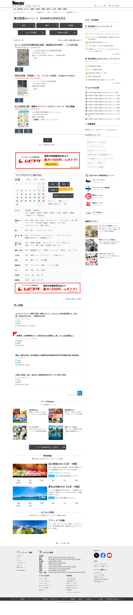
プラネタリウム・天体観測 (95, 167)
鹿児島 (18, 483)
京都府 (55, 567)
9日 (48, 12)
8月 (28, 179)
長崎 (41, 480)
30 (17, 204)
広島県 (50, 568)
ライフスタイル (21, 562)
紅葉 (41, 220)
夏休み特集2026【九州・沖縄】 (64, 486)
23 (17, 201)
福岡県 (32, 9)
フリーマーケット (48, 235)
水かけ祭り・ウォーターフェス (96, 150)
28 (39, 201)
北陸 (40, 565)
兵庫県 (59, 567)
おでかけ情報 (115, 6)
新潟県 (59, 561)
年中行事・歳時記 (42, 223)
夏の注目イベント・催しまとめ (96, 142)
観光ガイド (42, 590)
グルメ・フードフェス (63, 235)
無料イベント (34, 260)
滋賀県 (74, 567)
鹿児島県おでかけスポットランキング (104, 59)
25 (26, 201)
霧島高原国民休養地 (94, 66)
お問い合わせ (54, 599)
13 (34, 194)
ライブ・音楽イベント (63, 243)
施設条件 (18, 265)
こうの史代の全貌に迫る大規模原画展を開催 (47, 50)
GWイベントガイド (71, 583)
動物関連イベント (36, 250)
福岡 (18, 480)
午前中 (27, 280)
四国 (40, 570)
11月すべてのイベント (62, 196)
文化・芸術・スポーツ (18, 244)
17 (21, 197)
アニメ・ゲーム (72, 250)
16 (17, 197)
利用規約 (22, 599)
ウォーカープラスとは (100, 564)
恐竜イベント (102, 163)
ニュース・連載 (101, 6)
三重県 (59, 563)
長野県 (55, 561)
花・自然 (75, 220)
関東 (40, 559)
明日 (47, 25)
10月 (42, 179)
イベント (30, 12)
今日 (23, 25)
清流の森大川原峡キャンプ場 (97, 73)
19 (30, 197)
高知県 (64, 570)
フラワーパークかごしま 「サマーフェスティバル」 (104, 34)
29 (43, 201)
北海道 (41, 556)
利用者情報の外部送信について (114, 599)
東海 (40, 563)
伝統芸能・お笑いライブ (54, 245)
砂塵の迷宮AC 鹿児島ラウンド (97, 42)
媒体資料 (80, 599)
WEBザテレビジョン (99, 577)
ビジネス (19, 565)
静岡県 (64, 563)
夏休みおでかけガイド (72, 587)
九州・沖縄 (42, 572)
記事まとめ (20, 567)
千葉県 (60, 559)
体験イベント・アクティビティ (50, 119)
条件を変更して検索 (74, 299)
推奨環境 (45, 599)
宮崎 (76, 480)
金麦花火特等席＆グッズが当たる (59, 472)
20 (34, 197)
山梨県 (50, 561)
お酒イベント (91, 163)
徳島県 (59, 570)
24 (21, 201)
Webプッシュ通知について (101, 566)
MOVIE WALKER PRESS (101, 579)
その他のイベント (58, 255)
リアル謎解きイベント (94, 159)
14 (39, 194)
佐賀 (30, 480)
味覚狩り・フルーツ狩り (58, 223)
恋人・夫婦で (41, 270)
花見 (31, 220)
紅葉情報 (68, 590)
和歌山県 (68, 567)
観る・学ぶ (40, 275)
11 (26, 194)
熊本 (53, 480)
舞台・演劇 (39, 245)
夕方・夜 (40, 280)
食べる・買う (18, 236)
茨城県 (78, 559)
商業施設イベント (46, 238)
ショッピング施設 (53, 265)
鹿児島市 (26, 9)
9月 (35, 179)
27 (34, 201)
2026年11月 (40, 12)
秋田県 (64, 557)
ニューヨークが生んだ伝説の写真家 (44, 81)
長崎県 (43, 9)
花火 (36, 220)
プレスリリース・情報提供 (67, 599)
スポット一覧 (43, 583)
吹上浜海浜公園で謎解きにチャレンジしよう (47, 112)
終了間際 (44, 260)
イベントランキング (44, 581)
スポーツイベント (48, 243)
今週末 (70, 25)
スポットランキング (44, 585)
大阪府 (50, 567)
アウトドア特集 (56, 520)
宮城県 (50, 557)
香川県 (50, 570)
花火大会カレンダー (72, 585)
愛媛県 (55, 570)
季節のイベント (18, 221)
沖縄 (30, 483)
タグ (16, 270)
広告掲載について (90, 599)
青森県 (55, 557)
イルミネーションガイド (73, 592)
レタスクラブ (97, 572)
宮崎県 (59, 9)
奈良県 (64, 567)
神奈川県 (55, 559)
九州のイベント (58, 12)
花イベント (52, 201)
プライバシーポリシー (34, 599)
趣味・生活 (18, 250)
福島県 (73, 557)
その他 (17, 255)
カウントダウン (64, 220)
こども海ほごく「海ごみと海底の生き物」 (101, 46)
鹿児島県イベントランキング (100, 26)
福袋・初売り (44, 225)
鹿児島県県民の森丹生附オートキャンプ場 (101, 80)
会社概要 (100, 599)
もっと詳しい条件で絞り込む (70, 40)
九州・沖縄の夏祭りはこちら (61, 498)
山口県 (59, 568)
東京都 (50, 559)
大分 (64, 480)
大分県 (54, 9)
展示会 (35, 58)
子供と (32, 270)
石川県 (50, 565)
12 (30, 194)
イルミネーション (51, 220)
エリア (17, 210)
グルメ (18, 558)
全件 (26, 220)
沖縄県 (65, 9)
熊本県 (49, 9)
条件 (16, 260)
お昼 (33, 280)
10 (21, 194)
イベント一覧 (43, 578)
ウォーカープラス (18, 12)
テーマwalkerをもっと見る (47, 447)
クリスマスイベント (31, 225)
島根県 (68, 568)
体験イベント (62, 201)
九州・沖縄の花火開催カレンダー (63, 476)
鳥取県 (64, 568)
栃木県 (74, 559)
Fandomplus (21, 570)
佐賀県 (38, 9)
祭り (65, 204)
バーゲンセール (35, 235)
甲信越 (41, 561)
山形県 (68, 557)
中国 (40, 569)
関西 (40, 567)
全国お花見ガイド (71, 581)
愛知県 (50, 563)
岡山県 (55, 568)
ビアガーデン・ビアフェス (95, 146)
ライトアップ (29, 223)
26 (30, 201)
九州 (14, 9)
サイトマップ (13, 599)
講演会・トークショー (51, 250)
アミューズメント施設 (37, 265)
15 (43, 194)
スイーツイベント (108, 159)
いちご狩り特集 (70, 578)
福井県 (59, 565)
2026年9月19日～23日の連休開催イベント (100, 154)
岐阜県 (55, 563)
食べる (27, 275)
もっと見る (115, 54)
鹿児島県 (20, 9)
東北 (40, 557)
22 (43, 197)
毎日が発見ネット (99, 581)
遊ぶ (33, 275)
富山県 (55, 565)
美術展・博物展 (35, 243)
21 (39, 197)
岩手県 (59, 557)
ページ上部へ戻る (64, 543)
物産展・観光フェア (54, 204)
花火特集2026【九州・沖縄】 (63, 464)
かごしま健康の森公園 (95, 69)
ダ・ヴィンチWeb (99, 575)
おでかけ (19, 556)
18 (26, 197)
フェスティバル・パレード (44, 230)
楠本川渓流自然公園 (94, 76)
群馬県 (69, 559)
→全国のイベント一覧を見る (34, 215)
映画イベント (29, 245)
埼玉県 (65, 559)
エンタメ (19, 560)
